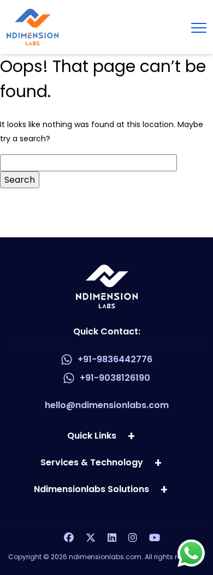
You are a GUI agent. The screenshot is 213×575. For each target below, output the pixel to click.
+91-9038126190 (115, 378)
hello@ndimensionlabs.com (107, 405)
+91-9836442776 (115, 359)
